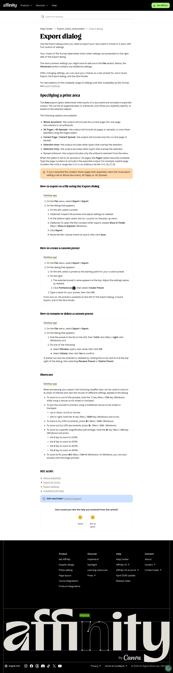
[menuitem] (26, 5)
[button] (12, 666)
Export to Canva (51, 482)
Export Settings (51, 486)
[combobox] (88, 16)
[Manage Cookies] (168, 668)
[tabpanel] (86, 217)
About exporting (52, 478)
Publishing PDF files (53, 491)
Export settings (52, 85)
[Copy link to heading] (38, 95)
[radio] (80, 520)
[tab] (50, 195)
